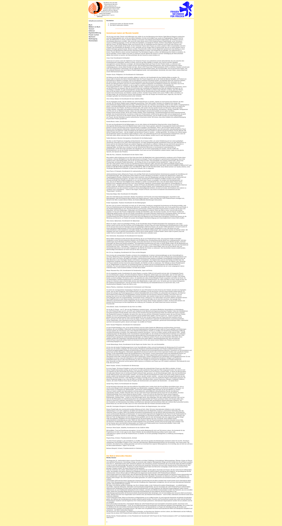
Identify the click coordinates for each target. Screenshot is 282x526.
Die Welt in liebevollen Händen (119, 25)
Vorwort (91, 29)
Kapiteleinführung (95, 33)
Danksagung (93, 39)
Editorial (92, 31)
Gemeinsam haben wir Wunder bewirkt (121, 23)
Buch (90, 25)
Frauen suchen (94, 35)
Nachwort (92, 37)
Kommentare (93, 41)
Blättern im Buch (94, 27)
